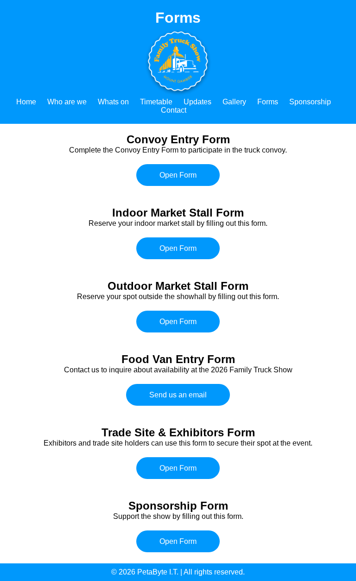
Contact (173, 110)
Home (26, 102)
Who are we (67, 102)
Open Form (178, 175)
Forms (267, 102)
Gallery (234, 102)
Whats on (113, 102)
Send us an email (178, 395)
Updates (197, 102)
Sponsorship (310, 102)
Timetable (156, 102)
